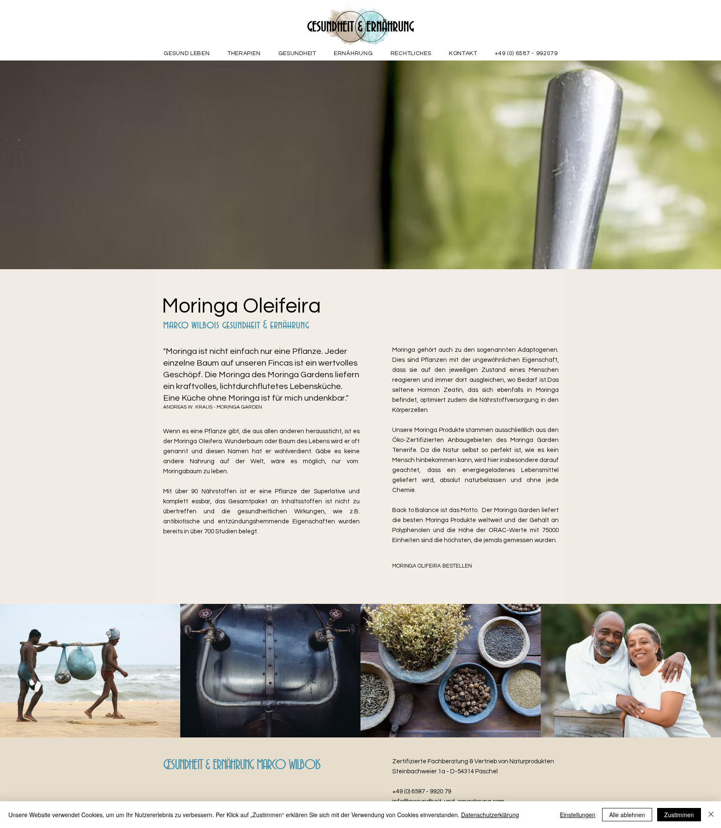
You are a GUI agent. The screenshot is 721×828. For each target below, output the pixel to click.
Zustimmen (679, 814)
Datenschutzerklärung (490, 814)
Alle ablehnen (627, 814)
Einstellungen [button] (577, 814)
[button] (244, 53)
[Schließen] (711, 814)
